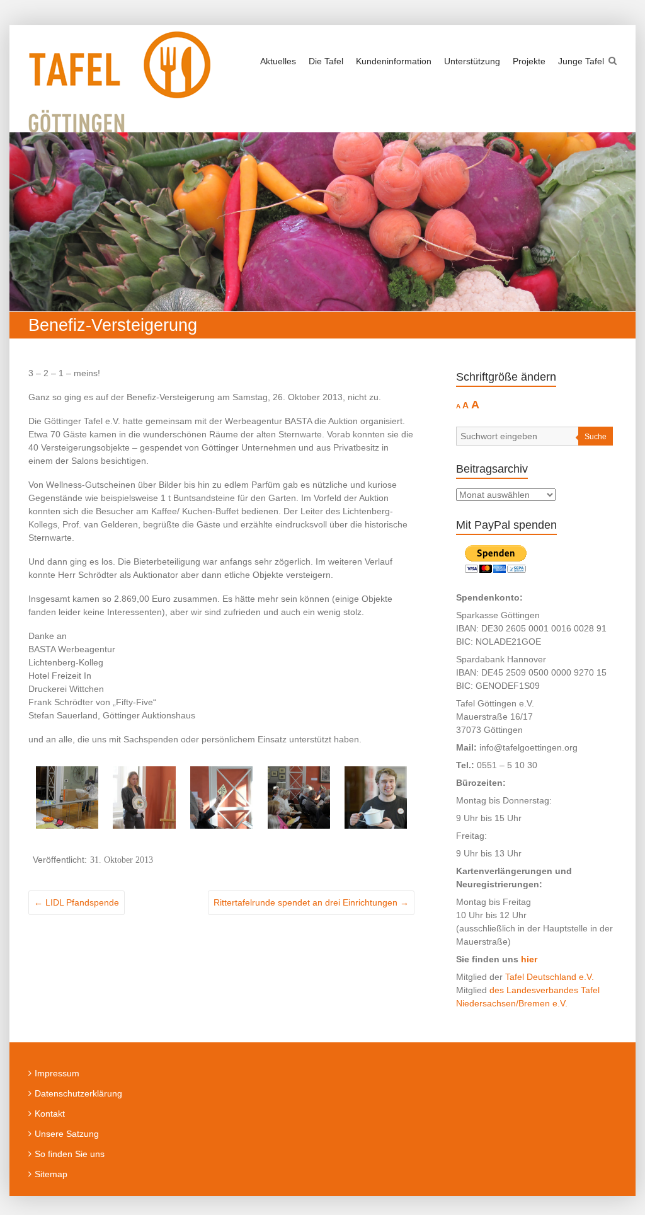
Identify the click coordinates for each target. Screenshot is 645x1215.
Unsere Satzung (67, 1134)
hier (529, 959)
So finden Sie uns (70, 1154)
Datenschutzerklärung (78, 1093)
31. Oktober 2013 (121, 859)
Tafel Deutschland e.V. (549, 977)
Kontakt (50, 1113)
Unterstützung (472, 61)
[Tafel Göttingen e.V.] (119, 82)
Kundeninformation (393, 61)
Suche (596, 436)
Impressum (57, 1073)
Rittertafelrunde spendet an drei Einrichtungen (311, 902)
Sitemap (51, 1174)
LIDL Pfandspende (76, 902)
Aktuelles (278, 61)
